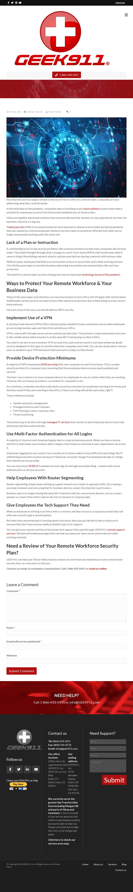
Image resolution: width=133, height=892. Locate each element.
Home (85, 864)
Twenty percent (15, 226)
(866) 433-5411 (62, 741)
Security (39, 112)
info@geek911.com (67, 748)
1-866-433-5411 (69, 74)
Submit (114, 780)
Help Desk (120, 3)
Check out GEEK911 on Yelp (22, 780)
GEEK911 (31, 112)
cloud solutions (91, 208)
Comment (13, 590)
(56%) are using (49, 364)
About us (98, 864)
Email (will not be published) (24, 641)
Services (112, 864)
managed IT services (58, 422)
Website (11, 655)
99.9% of (33, 465)
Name (10, 627)
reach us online (98, 568)
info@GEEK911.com (84, 702)
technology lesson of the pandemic (101, 274)
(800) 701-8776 (62, 744)
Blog (124, 864)
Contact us (121, 870)
